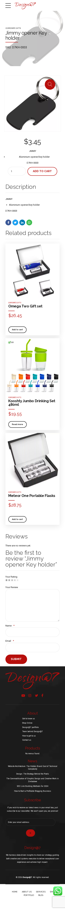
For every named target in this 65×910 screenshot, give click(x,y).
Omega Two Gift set (25, 306)
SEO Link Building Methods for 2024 (32, 786)
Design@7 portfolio (30, 727)
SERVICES (41, 892)
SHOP (52, 892)
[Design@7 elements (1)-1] (32, 680)
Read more (17, 424)
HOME (15, 892)
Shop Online (27, 723)
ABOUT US (27, 892)
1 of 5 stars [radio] (6, 580)
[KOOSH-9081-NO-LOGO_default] (32, 365)
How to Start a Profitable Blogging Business (32, 791)
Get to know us (28, 718)
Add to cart (42, 171)
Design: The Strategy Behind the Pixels (32, 774)
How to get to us (29, 736)
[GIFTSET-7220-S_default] (32, 460)
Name (9, 625)
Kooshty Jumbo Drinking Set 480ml (31, 403)
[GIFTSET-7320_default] (32, 270)
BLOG (40, 895)
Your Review (11, 587)
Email (9, 641)
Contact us (26, 740)
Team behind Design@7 (32, 731)
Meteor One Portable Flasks (31, 495)
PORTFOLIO (29, 895)
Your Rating (11, 576)
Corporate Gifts (13, 28)
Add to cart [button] (17, 329)
